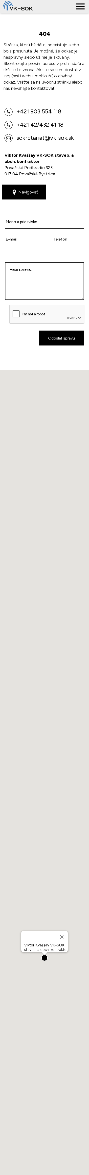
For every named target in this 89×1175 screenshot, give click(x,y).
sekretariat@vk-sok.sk (44, 137)
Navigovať (28, 192)
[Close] (62, 937)
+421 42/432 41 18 (39, 124)
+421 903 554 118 (38, 111)
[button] (44, 958)
